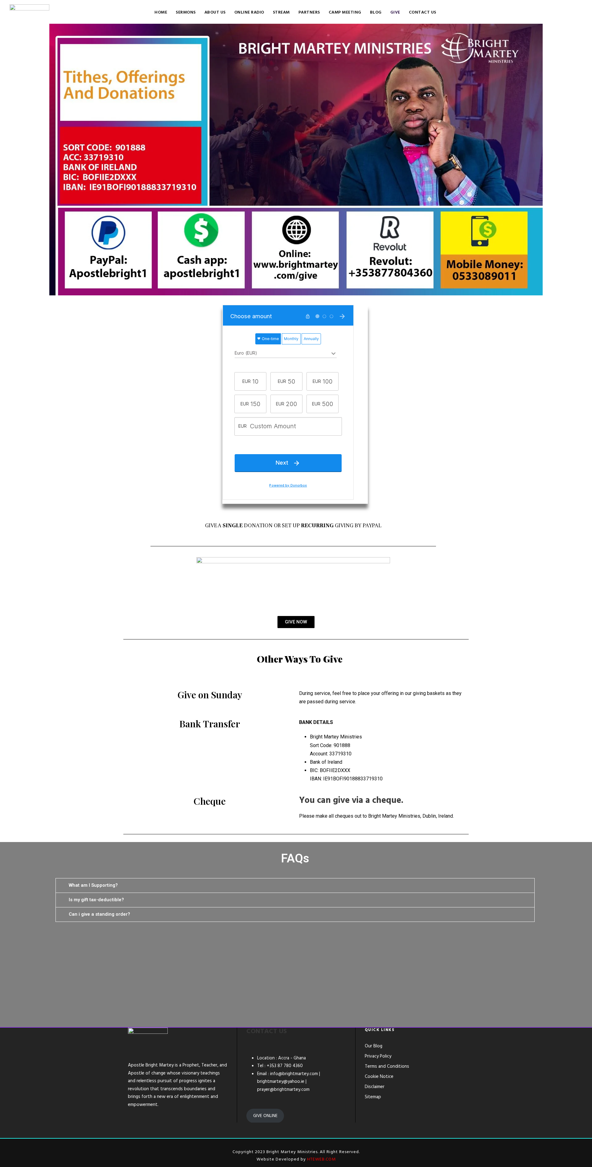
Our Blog (373, 1046)
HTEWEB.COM (321, 1159)
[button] (295, 885)
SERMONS (186, 12)
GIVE (395, 12)
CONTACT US (422, 12)
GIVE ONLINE (265, 1115)
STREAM (281, 12)
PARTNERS (309, 12)
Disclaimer (374, 1087)
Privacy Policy (378, 1056)
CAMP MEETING (345, 12)
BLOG (376, 12)
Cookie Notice (379, 1076)
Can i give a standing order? (99, 914)
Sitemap (373, 1097)
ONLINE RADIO (249, 12)
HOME (160, 12)
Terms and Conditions (387, 1066)
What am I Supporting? (93, 885)
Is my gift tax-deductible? (96, 899)
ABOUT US (215, 12)
